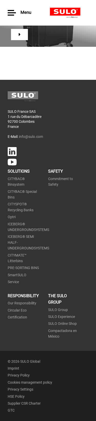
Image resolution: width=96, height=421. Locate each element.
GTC (11, 410)
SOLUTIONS (19, 171)
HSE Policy (16, 396)
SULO (69, 13)
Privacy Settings (20, 389)
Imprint (13, 368)
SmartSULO (17, 275)
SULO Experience (61, 317)
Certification (17, 317)
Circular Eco (17, 310)
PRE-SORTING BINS (23, 268)
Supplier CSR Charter (24, 403)
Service (13, 282)
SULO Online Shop (62, 324)
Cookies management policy (30, 382)
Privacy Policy (19, 375)
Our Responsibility (22, 303)
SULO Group (58, 310)
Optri (12, 217)
